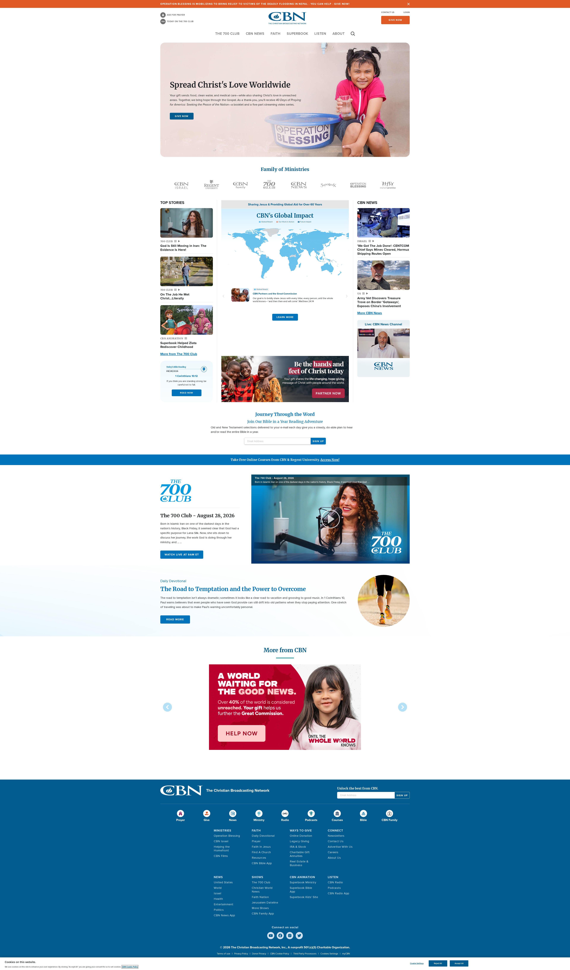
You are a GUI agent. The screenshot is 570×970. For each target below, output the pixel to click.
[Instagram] (289, 935)
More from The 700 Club (178, 353)
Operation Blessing (227, 836)
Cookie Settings (417, 963)
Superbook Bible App (301, 889)
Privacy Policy (241, 953)
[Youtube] (270, 935)
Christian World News (262, 889)
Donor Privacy (259, 953)
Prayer (256, 841)
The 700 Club (227, 33)
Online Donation (301, 836)
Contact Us (387, 12)
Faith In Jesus (261, 847)
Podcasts (334, 888)
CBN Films (221, 856)
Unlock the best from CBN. (357, 788)
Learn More (285, 317)
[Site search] (353, 35)
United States (223, 882)
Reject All (438, 963)
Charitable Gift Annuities (300, 854)
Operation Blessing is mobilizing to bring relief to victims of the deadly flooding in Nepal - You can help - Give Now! (255, 4)
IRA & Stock (298, 847)
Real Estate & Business (299, 863)
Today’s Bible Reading (176, 367)
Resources (259, 858)
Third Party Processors (304, 953)
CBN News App (224, 915)
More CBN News (369, 313)
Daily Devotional (263, 836)
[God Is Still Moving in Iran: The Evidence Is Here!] (186, 223)
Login (406, 12)
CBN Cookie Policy (279, 953)
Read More (175, 619)
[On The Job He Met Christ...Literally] (186, 271)
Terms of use (223, 953)
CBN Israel (221, 841)
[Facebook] (280, 935)
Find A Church (261, 852)
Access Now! (329, 460)
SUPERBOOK (297, 33)
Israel (217, 893)
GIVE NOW (182, 116)
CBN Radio (335, 882)
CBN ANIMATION (302, 877)
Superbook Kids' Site (304, 897)
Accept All (459, 963)
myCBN (346, 953)
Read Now (186, 392)
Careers (333, 852)
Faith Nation (260, 897)
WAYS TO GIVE (301, 830)
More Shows (260, 908)
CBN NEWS (255, 33)
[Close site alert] (408, 4)
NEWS (218, 877)
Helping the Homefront (222, 848)
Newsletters (336, 836)
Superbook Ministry (303, 882)
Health (218, 899)
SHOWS (257, 877)
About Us (334, 858)
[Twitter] (299, 935)
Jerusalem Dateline (265, 902)
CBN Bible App (262, 863)
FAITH (276, 33)
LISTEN (320, 33)
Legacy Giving (299, 841)
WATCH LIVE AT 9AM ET (182, 554)
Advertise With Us (340, 847)
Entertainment (223, 904)
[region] (285, 963)
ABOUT (338, 33)
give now (395, 20)
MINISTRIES (222, 830)
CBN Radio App (338, 893)
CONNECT (335, 830)
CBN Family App (263, 913)
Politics (219, 910)
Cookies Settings (329, 953)
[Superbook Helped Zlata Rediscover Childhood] (186, 320)
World (218, 888)
